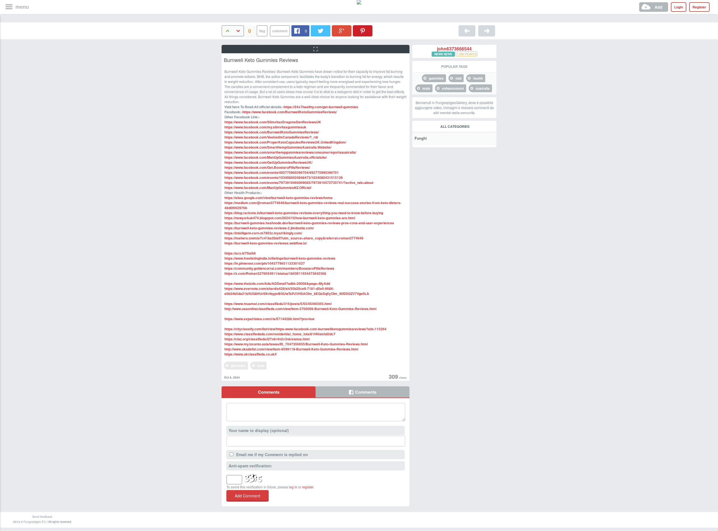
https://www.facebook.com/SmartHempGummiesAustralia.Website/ (277, 147)
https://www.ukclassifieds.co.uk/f (250, 354)
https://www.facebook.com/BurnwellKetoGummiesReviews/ (289, 111)
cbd (458, 78)
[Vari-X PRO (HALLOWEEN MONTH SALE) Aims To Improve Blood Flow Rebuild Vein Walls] (467, 30)
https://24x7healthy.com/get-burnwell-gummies (321, 106)
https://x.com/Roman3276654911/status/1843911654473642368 (275, 273)
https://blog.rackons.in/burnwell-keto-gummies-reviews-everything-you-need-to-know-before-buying (303, 212)
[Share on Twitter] (320, 30)
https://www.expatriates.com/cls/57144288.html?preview (269, 318)
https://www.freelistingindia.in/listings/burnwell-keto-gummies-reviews (279, 258)
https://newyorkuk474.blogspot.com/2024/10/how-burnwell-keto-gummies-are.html (289, 217)
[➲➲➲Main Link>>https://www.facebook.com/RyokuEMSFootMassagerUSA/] (486, 30)
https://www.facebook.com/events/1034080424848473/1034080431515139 (283, 177)
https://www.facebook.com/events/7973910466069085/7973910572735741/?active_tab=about (298, 182)
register (307, 486)
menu (22, 6)
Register (699, 7)
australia (483, 88)
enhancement (453, 88)
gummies (238, 365)
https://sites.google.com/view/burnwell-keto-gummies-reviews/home (278, 197)
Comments (268, 392)
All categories (455, 126)
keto (260, 365)
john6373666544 (454, 48)
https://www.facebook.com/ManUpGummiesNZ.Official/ (267, 187)
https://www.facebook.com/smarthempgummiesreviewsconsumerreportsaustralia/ (290, 152)
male (426, 88)
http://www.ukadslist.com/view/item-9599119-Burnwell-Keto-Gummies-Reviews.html (291, 349)
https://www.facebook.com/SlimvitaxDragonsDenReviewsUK (272, 121)
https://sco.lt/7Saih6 (240, 253)
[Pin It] (362, 30)
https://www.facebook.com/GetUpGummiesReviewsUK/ (268, 162)
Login (678, 7)
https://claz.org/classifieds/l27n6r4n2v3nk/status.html (267, 338)
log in (293, 486)
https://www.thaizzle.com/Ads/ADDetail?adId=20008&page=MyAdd (277, 283)
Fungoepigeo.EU (35, 522)
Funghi (421, 138)
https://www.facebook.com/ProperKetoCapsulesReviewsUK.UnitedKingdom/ (285, 142)
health (478, 78)
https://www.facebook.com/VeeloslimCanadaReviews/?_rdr (271, 137)
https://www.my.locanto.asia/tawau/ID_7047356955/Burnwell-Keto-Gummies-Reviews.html (296, 344)
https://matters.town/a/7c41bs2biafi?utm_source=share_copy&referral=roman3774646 (293, 238)
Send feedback (42, 517)
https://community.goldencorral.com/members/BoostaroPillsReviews (279, 268)
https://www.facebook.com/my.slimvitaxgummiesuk (265, 127)
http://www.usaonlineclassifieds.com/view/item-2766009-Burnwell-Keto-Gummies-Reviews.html (300, 308)
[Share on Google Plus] (341, 30)
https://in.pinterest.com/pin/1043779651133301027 (264, 263)
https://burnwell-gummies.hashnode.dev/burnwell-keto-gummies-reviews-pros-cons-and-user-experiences (309, 222)
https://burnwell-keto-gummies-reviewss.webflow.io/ (265, 243)
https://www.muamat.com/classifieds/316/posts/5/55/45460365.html (278, 303)
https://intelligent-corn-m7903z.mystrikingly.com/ (263, 233)
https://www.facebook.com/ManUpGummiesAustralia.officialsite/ (275, 157)
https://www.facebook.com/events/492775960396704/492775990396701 (281, 172)
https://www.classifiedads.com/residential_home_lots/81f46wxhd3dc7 (279, 333)
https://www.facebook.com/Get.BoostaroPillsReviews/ (267, 167)
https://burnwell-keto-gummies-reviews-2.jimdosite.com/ (269, 227)
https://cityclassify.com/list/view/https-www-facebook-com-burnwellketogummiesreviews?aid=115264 (305, 328)
